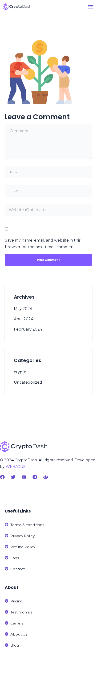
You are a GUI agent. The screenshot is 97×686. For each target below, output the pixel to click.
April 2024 (23, 319)
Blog (14, 645)
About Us (18, 634)
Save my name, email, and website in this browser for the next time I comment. (43, 243)
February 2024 (28, 329)
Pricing (16, 601)
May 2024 (23, 308)
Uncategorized (28, 382)
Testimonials (21, 612)
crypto (20, 372)
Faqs (14, 558)
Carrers (16, 623)
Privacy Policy (22, 536)
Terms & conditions (27, 525)
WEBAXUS (16, 466)
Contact (17, 569)
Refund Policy (22, 547)
